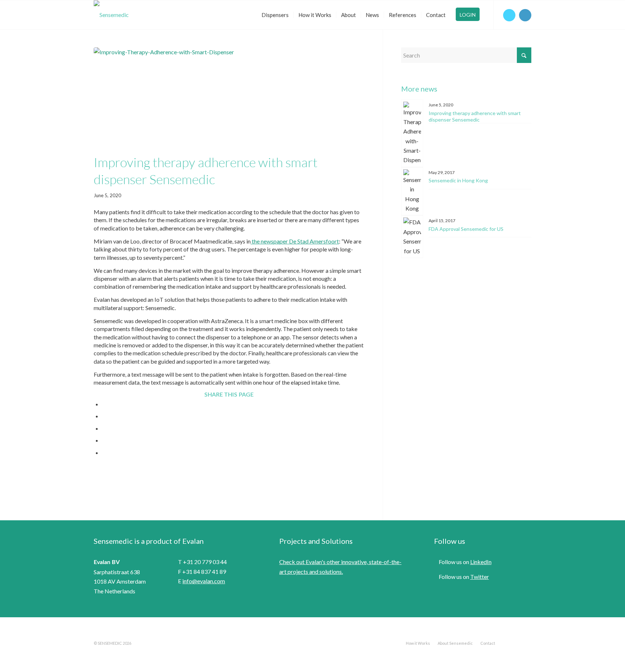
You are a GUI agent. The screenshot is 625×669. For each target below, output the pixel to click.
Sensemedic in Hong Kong (458, 180)
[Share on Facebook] (104, 404)
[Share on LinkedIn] (104, 440)
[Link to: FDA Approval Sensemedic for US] (412, 236)
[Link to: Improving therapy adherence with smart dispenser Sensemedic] (412, 133)
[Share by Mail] (104, 452)
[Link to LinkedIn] (525, 15)
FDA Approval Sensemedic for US (466, 229)
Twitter (479, 576)
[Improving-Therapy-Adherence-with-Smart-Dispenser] (229, 98)
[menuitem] (275, 14)
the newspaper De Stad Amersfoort (295, 241)
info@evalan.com (203, 580)
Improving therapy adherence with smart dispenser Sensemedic (475, 116)
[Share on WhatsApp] (104, 428)
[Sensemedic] (111, 14)
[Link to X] (509, 15)
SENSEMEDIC (110, 643)
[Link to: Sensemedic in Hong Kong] (412, 191)
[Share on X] (104, 415)
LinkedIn (481, 561)
